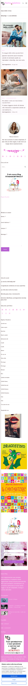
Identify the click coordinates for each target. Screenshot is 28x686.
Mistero (2, 350)
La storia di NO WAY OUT (8, 282)
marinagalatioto (6, 64)
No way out (3, 354)
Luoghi (2, 342)
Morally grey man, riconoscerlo (10, 294)
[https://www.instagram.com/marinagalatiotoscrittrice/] (9, 309)
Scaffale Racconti (11, 98)
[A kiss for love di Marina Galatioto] (14, 426)
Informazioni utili (4, 339)
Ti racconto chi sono (5, 404)
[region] (14, 674)
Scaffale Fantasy (4, 381)
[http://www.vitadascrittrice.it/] (9, 313)
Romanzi (3, 369)
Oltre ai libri (3, 358)
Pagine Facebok (5, 197)
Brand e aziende (4, 335)
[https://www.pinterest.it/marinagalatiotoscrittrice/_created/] (13, 309)
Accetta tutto (14, 676)
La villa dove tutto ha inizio (9, 290)
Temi (2, 396)
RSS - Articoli (5, 624)
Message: (4, 234)
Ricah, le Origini (13, 599)
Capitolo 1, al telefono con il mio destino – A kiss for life (17, 606)
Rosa (3, 50)
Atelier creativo (4, 327)
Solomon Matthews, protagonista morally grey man (13, 299)
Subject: (3, 228)
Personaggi (3, 362)
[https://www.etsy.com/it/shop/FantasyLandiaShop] (2, 313)
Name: (3, 217)
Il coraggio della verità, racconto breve (12, 53)
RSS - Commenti (5, 628)
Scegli (14, 680)
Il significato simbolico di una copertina (13, 286)
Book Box (3, 331)
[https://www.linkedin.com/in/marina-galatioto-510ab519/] (16, 309)
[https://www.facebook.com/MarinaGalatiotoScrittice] (2, 309)
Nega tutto (14, 683)
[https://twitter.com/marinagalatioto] (24, 309)
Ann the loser (4, 323)
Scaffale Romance (4, 389)
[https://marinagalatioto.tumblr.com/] (20, 309)
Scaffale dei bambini (5, 377)
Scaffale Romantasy (5, 393)
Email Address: (5, 222)
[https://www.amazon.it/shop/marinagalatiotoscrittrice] (6, 313)
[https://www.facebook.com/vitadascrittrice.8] (6, 309)
